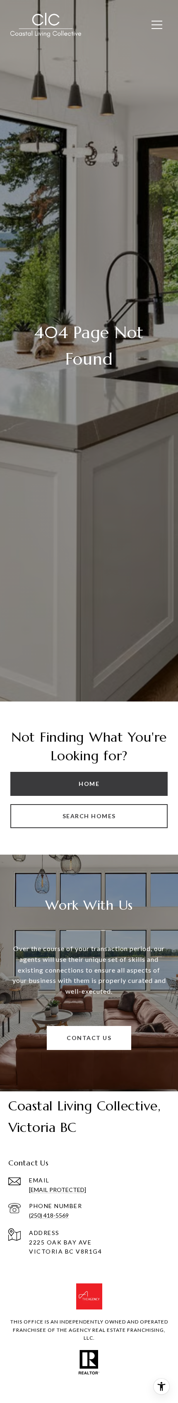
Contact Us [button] (89, 1037)
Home (89, 783)
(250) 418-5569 (49, 1215)
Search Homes (89, 815)
